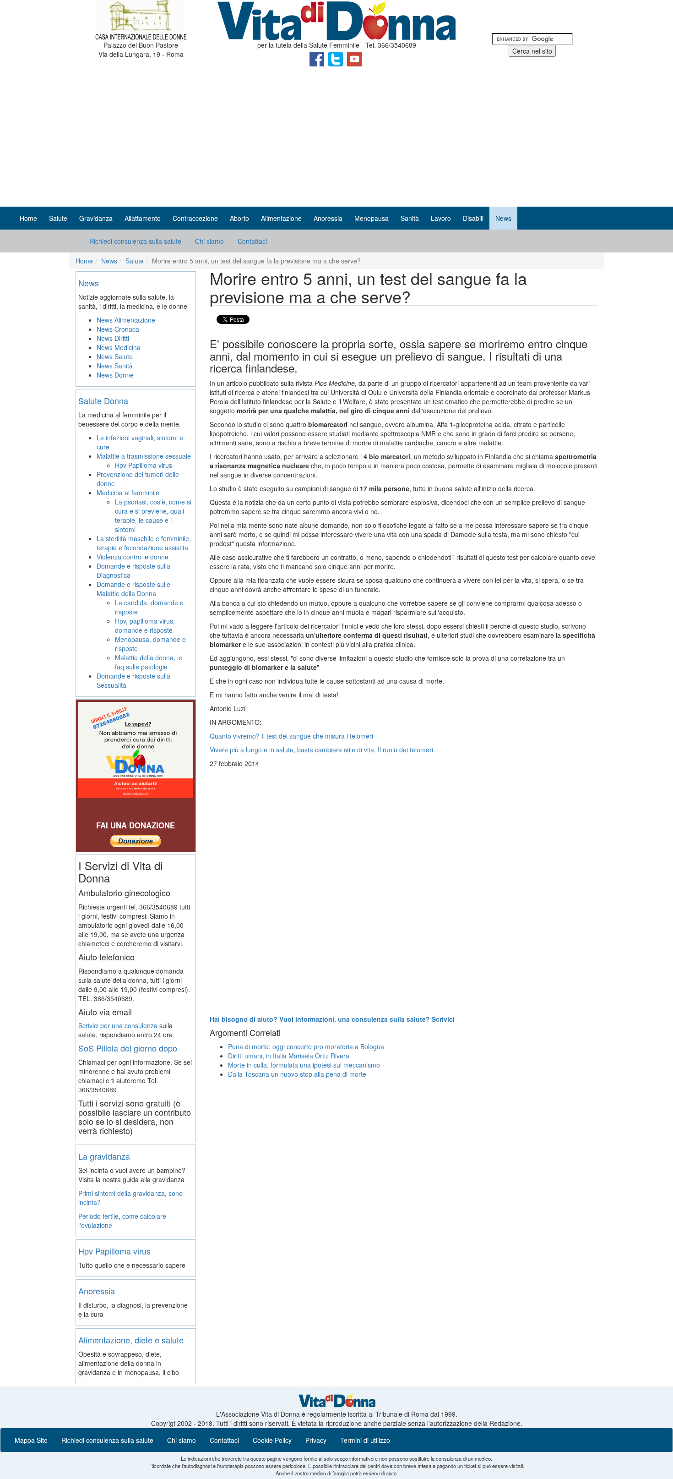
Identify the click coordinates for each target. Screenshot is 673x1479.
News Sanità (115, 365)
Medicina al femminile (128, 492)
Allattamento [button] (143, 218)
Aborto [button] (239, 218)
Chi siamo (209, 241)
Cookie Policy (272, 1440)
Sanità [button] (410, 218)
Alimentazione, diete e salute (131, 1340)
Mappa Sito (31, 1440)
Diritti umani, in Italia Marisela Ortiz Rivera (288, 1055)
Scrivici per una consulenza (117, 1025)
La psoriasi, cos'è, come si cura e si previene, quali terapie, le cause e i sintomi (153, 515)
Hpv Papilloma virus (143, 465)
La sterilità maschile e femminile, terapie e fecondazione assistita (144, 543)
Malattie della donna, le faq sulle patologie (148, 662)
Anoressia (96, 1291)
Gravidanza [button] (96, 218)
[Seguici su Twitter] (336, 58)
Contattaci (252, 241)
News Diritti (113, 338)
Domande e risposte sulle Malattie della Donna (133, 589)
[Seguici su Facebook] (317, 58)
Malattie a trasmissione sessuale (144, 455)
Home (28, 218)
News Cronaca (118, 329)
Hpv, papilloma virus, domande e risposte (145, 625)
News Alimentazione (126, 319)
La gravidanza (104, 1156)
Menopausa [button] (371, 218)
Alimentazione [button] (281, 218)
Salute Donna (103, 400)
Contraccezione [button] (195, 218)
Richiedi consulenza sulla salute (135, 241)
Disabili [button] (473, 218)
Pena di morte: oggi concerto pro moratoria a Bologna (306, 1046)
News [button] (503, 218)
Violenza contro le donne (132, 556)
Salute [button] (58, 218)
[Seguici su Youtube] (354, 58)
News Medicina (119, 347)
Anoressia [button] (328, 218)
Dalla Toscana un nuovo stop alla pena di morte (297, 1074)
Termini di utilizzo (365, 1440)
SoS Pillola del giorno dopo (127, 1048)
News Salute (115, 356)
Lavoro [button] (441, 218)
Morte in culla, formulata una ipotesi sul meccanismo (304, 1064)
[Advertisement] (336, 138)
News (109, 260)
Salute (134, 260)
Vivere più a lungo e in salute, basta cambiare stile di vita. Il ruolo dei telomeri (321, 749)
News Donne (115, 374)
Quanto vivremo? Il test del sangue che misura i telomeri (291, 735)
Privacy (315, 1440)
